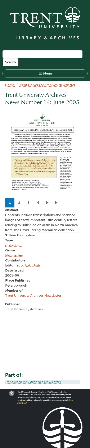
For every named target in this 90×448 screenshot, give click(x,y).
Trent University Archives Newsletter (47, 85)
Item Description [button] (22, 235)
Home (10, 85)
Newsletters (14, 255)
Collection (13, 245)
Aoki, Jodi (32, 265)
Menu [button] (47, 73)
